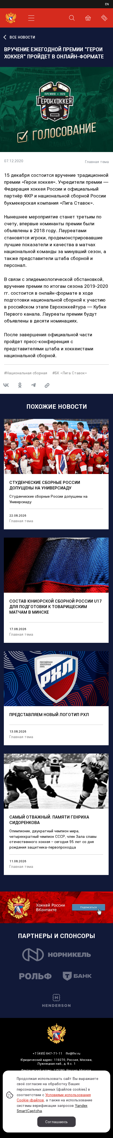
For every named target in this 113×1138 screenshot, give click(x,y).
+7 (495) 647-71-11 (47, 1053)
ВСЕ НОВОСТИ (22, 37)
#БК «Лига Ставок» (69, 372)
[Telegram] (33, 385)
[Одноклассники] (20, 385)
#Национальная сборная (25, 372)
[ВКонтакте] (6, 385)
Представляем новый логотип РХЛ (49, 714)
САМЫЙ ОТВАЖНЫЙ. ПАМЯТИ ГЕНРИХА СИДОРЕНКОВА (49, 819)
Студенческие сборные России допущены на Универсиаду (44, 485)
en (107, 4)
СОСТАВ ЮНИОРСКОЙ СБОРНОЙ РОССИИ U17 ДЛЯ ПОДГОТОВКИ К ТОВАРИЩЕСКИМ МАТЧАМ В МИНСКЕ (55, 606)
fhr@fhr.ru (73, 1053)
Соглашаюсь (56, 1121)
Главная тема (97, 162)
